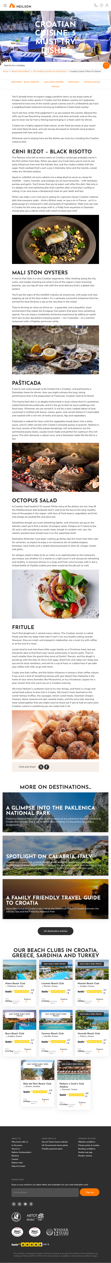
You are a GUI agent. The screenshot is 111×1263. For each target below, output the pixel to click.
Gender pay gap (85, 1152)
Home (5, 71)
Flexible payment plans (52, 1149)
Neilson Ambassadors (21, 1152)
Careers (15, 1159)
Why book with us (20, 1142)
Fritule (55, 86)
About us (16, 1149)
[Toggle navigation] (5, 5)
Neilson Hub (17, 1162)
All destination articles (55, 931)
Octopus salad (92, 82)
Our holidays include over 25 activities (49, 71)
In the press (17, 1145)
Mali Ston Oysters (53, 82)
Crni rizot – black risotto (25, 82)
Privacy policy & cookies (88, 1145)
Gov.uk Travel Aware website (55, 1142)
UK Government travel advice (55, 1145)
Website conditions (86, 1142)
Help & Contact (18, 1166)
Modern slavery (85, 1155)
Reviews (15, 1155)
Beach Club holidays (21, 71)
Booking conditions (86, 1149)
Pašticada (73, 82)
